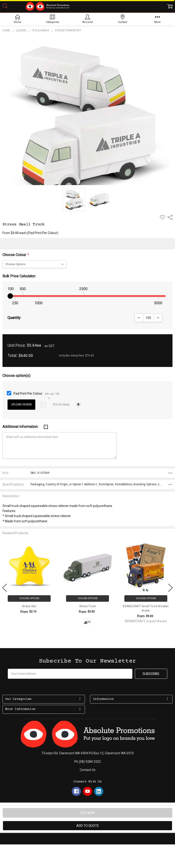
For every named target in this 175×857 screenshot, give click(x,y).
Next (170, 588)
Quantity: (14, 317)
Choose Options (29, 598)
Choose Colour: (16, 255)
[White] (87, 622)
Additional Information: (21, 426)
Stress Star (29, 606)
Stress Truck (87, 606)
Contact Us (87, 770)
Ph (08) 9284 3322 (87, 761)
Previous (4, 588)
